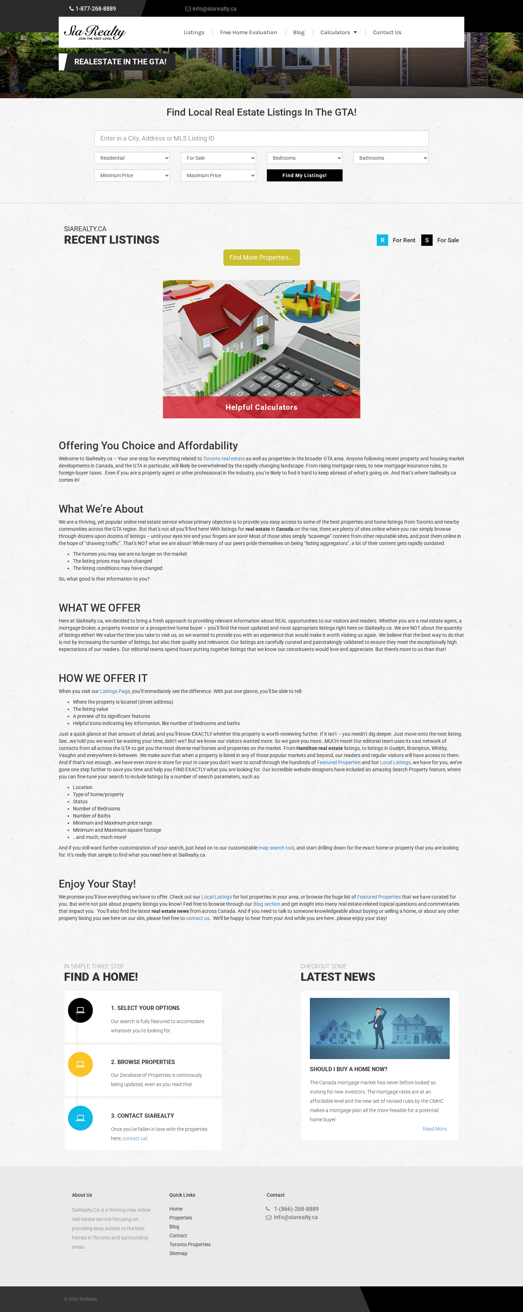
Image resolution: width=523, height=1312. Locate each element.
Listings (194, 32)
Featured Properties (339, 762)
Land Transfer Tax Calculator (262, 403)
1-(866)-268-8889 (296, 1209)
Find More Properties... (261, 257)
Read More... (436, 1129)
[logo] (95, 32)
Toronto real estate (224, 458)
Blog (299, 32)
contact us (198, 918)
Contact (178, 1235)
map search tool (276, 848)
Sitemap (178, 1253)
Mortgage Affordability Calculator (261, 332)
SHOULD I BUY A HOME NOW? (348, 1069)
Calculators (335, 32)
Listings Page (115, 691)
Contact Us (387, 32)
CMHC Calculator (262, 297)
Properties (180, 1218)
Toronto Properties (190, 1244)
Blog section (266, 904)
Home (176, 1209)
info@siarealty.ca (214, 8)
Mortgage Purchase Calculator (261, 367)
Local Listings (395, 762)
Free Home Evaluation (248, 32)
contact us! (135, 1138)
